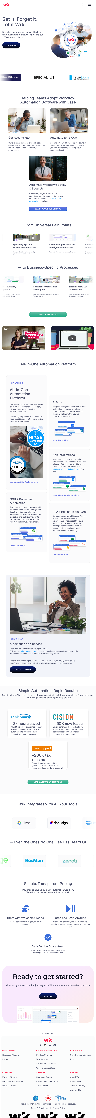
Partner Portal (9, 1086)
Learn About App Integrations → (67, 495)
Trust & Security (77, 1086)
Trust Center (42, 1086)
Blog (72, 1059)
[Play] (24, 338)
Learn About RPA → (61, 554)
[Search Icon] (83, 4)
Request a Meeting (10, 1055)
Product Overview (44, 1055)
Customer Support (44, 1077)
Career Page (75, 1081)
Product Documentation (47, 1081)
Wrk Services (42, 1059)
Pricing (5, 1059)
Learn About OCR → (19, 545)
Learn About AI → (60, 440)
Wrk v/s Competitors (45, 1068)
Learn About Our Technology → (24, 482)
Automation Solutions (46, 1063)
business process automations (66, 469)
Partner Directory (10, 1077)
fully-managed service (30, 651)
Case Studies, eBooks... (80, 1055)
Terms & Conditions (39, 1108)
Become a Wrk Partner (12, 1081)
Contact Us (75, 1090)
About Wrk (75, 1077)
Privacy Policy (59, 1108)
